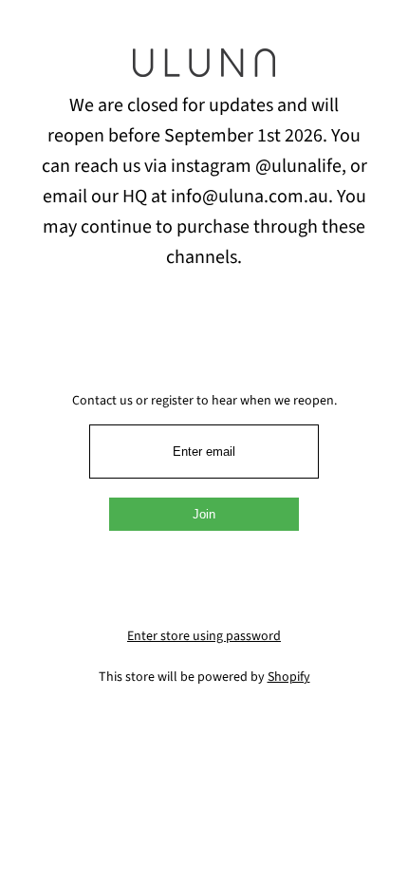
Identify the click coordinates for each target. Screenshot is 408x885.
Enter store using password (204, 636)
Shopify (289, 677)
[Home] (204, 68)
